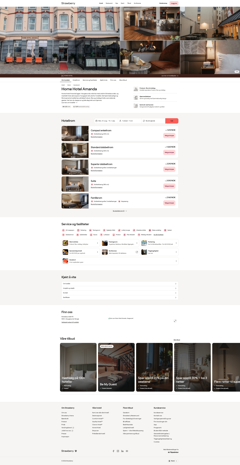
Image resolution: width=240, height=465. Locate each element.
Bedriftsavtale (128, 425)
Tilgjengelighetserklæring (163, 439)
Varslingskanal (67, 428)
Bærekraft (65, 419)
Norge (69, 85)
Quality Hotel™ (97, 422)
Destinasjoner (97, 416)
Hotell (63, 85)
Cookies (156, 442)
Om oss (64, 413)
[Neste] (86, 133)
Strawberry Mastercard (131, 416)
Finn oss (113, 80)
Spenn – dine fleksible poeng (133, 431)
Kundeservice (158, 413)
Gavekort (126, 413)
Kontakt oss (158, 416)
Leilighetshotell (128, 428)
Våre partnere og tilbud (131, 434)
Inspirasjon (65, 437)
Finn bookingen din (160, 422)
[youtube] (127, 451)
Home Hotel (96, 428)
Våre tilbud (123, 80)
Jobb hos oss (66, 431)
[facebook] (113, 451)
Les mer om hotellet (68, 103)
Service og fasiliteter (90, 80)
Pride (63, 425)
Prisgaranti (157, 428)
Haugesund (76, 85)
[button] (75, 133)
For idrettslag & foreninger (132, 419)
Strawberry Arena (68, 416)
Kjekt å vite (103, 80)
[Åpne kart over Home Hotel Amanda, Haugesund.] (175, 321)
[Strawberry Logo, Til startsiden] (68, 3)
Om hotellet (66, 80)
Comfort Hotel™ (98, 419)
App (155, 425)
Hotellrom (76, 80)
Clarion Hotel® (97, 425)
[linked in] (122, 451)
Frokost (64, 422)
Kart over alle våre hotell (100, 413)
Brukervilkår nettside (161, 431)
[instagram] (118, 451)
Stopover (95, 431)
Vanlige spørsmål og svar (162, 419)
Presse (64, 434)
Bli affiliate (126, 422)
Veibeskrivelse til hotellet (70, 322)
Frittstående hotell (98, 434)
